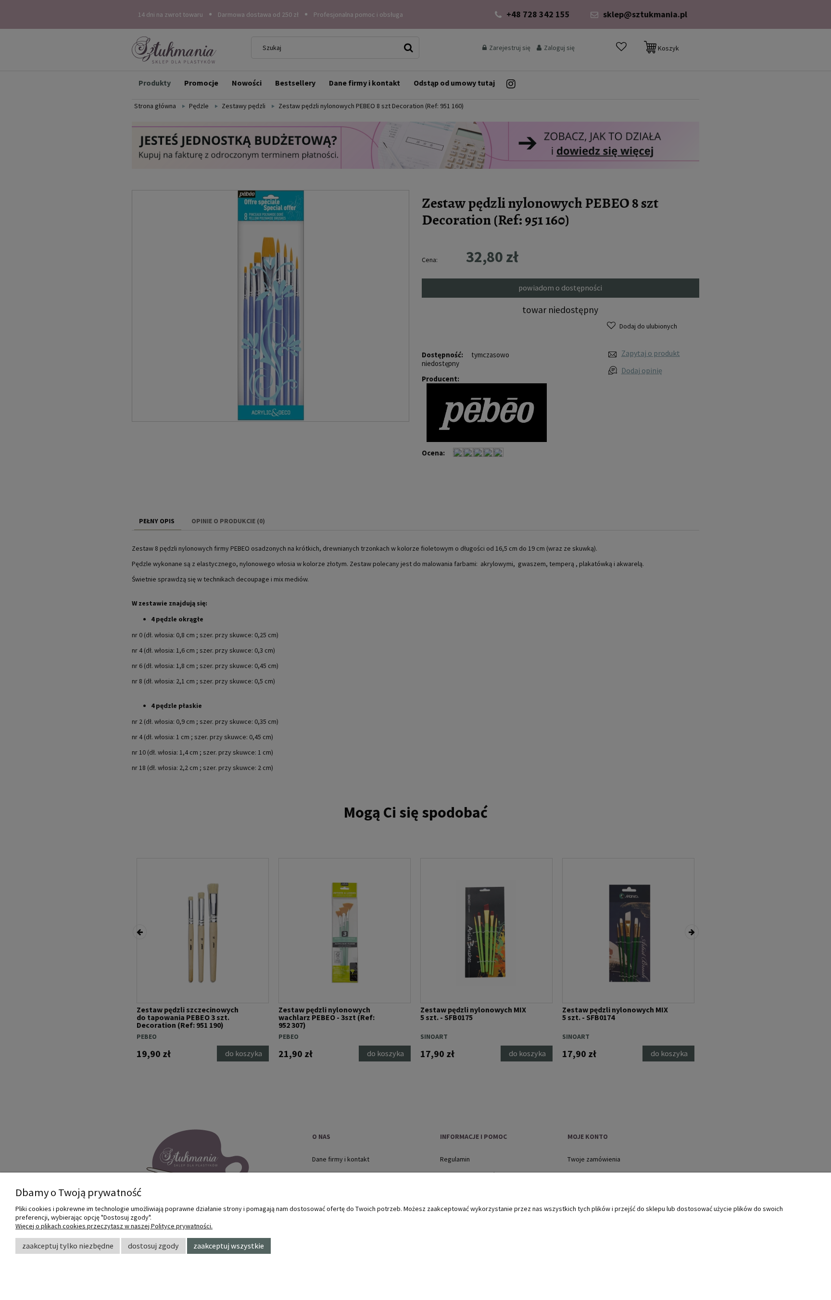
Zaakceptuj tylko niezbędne (67, 1245)
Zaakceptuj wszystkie (228, 1245)
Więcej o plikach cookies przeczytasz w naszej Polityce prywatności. (114, 1226)
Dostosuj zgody (153, 1245)
